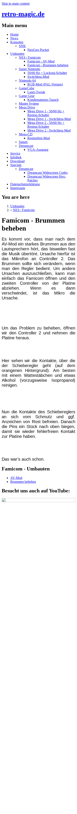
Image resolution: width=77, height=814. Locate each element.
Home (14, 34)
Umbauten (17, 53)
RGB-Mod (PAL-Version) (45, 84)
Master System (29, 103)
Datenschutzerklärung (25, 184)
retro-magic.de (23, 14)
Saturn (23, 142)
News (14, 38)
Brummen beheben (23, 481)
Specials (15, 165)
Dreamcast (26, 146)
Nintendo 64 (27, 80)
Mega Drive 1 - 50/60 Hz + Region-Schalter (45, 113)
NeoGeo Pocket (38, 50)
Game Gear (26, 96)
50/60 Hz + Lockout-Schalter (47, 73)
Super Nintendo (29, 69)
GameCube (26, 88)
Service (15, 153)
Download (17, 161)
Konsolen (16, 42)
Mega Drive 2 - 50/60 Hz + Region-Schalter (45, 124)
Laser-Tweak (36, 92)
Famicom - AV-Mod (41, 61)
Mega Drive (27, 107)
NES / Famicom (30, 57)
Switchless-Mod (38, 76)
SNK (22, 46)
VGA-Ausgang (37, 149)
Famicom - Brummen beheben (47, 65)
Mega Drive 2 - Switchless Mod (49, 130)
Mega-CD (26, 134)
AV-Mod (16, 478)
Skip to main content (16, 3)
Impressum (17, 188)
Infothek (16, 157)
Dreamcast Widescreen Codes (47, 172)
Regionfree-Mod (38, 138)
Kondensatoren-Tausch (43, 100)
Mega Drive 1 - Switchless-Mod (49, 119)
